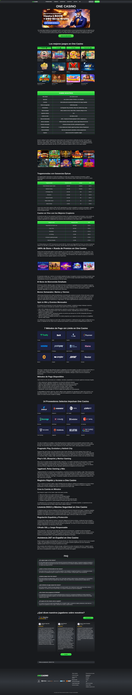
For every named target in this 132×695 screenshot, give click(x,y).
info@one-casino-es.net (90, 686)
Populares (43, 47)
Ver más (66, 654)
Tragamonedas (87, 47)
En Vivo (57, 47)
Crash (72, 47)
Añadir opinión (88, 617)
